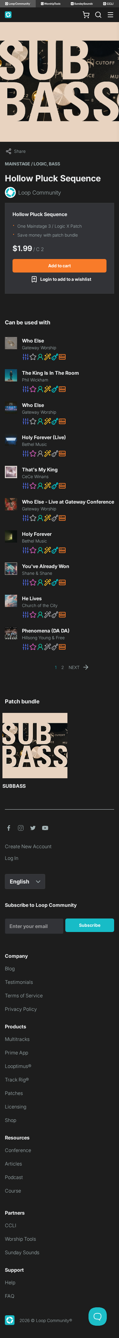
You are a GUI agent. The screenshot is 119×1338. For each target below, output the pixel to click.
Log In (11, 858)
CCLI (10, 1225)
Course (13, 1191)
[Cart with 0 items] (86, 14)
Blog (10, 968)
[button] (68, 357)
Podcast (14, 1177)
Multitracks (17, 1039)
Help (10, 1282)
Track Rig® (17, 1080)
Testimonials (19, 982)
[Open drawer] (110, 14)
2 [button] (62, 667)
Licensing (15, 1107)
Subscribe (89, 925)
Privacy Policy (21, 1009)
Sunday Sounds (22, 1252)
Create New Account (28, 846)
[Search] (98, 14)
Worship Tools (20, 1239)
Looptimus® (18, 1066)
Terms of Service (24, 995)
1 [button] (55, 667)
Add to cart (59, 265)
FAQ (9, 1296)
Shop (10, 1120)
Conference (18, 1150)
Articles (13, 1164)
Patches (14, 1093)
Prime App (16, 1053)
